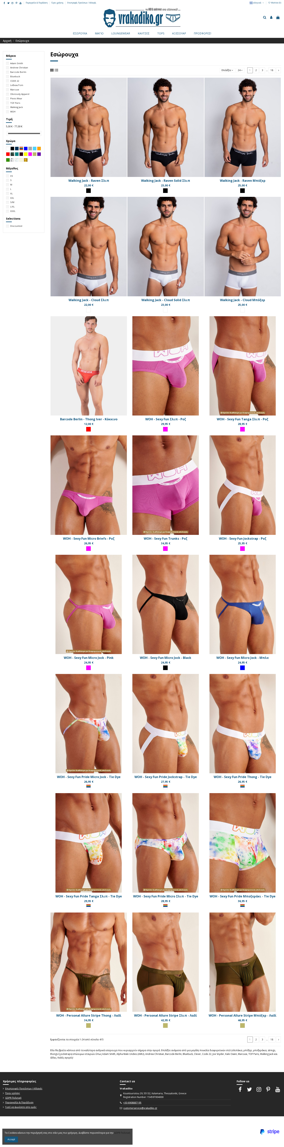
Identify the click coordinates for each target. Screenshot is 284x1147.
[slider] (7, 133)
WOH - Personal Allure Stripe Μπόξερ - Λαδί (242, 1015)
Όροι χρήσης (57, 2)
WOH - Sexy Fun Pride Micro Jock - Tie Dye (89, 777)
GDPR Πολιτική (13, 1097)
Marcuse (14, 89)
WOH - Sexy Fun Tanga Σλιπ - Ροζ (242, 419)
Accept (11, 1139)
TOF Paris (15, 102)
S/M (12, 202)
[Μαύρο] (88, 190)
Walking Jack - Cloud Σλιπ (89, 300)
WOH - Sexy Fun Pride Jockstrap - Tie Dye (165, 777)
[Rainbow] (88, 787)
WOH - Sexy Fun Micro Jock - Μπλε (242, 658)
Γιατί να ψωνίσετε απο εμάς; (21, 1107)
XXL (12, 197)
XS (11, 175)
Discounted (16, 225)
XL (11, 193)
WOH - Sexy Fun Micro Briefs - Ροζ (89, 538)
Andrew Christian (19, 67)
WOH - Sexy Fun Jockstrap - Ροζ (242, 538)
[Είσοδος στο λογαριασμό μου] (271, 18)
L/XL (12, 206)
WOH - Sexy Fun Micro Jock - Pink (89, 658)
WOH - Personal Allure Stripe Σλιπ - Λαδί (165, 1015)
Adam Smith (16, 63)
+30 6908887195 (132, 1102)
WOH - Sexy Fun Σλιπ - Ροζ (165, 419)
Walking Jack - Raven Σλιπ (88, 180)
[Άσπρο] (88, 310)
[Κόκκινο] (88, 429)
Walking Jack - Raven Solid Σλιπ (165, 180)
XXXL (12, 211)
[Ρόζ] (165, 429)
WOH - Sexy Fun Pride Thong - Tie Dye (242, 777)
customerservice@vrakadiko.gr (140, 1108)
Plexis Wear (16, 98)
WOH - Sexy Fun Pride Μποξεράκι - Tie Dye (242, 896)
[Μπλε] (242, 667)
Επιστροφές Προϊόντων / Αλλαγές (81, 2)
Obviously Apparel (19, 94)
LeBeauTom (16, 85)
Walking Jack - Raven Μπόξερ (242, 180)
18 (271, 70)
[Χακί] (88, 1025)
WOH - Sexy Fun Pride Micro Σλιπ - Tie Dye (165, 896)
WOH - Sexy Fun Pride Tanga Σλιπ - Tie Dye (88, 896)
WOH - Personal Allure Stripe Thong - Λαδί (88, 1015)
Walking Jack (16, 107)
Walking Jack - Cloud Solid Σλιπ (165, 300)
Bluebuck (15, 76)
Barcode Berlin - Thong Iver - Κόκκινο (88, 419)
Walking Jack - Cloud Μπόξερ (242, 300)
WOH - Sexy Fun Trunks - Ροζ (165, 538)
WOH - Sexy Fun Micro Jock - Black (165, 658)
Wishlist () (275, 2)
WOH (12, 111)
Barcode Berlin (18, 72)
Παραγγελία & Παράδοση (37, 2)
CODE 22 (14, 80)
